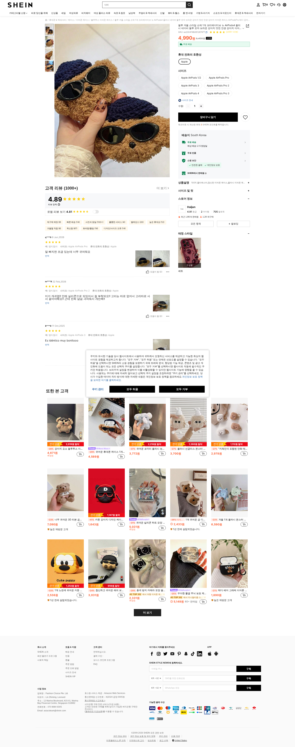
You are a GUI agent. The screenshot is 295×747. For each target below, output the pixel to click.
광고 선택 (163, 740)
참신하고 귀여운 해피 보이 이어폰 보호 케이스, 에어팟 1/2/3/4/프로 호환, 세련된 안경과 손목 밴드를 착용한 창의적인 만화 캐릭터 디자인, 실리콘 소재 (107, 590)
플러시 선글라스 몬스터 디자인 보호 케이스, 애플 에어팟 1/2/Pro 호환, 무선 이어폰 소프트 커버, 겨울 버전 (189, 448)
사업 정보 (41, 689)
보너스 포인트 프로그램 (104, 660)
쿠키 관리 (163, 736)
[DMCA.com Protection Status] (160, 718)
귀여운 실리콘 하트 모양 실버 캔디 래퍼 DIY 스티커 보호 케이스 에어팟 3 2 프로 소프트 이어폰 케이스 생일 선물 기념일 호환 (148, 522)
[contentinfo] (205, 710)
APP (209, 647)
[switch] (96, 211)
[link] (265, 5)
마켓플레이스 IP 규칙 (116, 740)
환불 (67, 660)
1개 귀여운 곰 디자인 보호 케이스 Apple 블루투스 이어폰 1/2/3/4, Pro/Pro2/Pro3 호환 (189, 519)
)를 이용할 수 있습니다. (112, 711)
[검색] (189, 5)
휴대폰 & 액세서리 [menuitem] (244, 13)
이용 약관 (175, 736)
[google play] (216, 655)
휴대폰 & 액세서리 (57, 20)
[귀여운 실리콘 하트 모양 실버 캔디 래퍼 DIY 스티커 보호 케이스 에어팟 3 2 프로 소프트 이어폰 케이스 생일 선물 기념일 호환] (147, 493)
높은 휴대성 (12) (156, 222)
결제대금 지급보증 (93, 711)
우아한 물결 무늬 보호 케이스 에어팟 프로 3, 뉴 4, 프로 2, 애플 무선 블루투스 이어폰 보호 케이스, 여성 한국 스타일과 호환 (189, 593)
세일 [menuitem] (63, 13)
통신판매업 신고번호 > (95, 700)
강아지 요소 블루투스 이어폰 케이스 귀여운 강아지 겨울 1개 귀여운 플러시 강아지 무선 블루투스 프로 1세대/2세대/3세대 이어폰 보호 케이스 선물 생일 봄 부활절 (66, 448)
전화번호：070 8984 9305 (49, 707)
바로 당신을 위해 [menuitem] (39, 13)
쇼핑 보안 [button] (191, 160)
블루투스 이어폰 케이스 (102, 20)
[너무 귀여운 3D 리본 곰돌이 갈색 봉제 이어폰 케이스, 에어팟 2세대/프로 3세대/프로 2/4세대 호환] (65, 493)
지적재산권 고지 (136, 740)
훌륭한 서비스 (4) (117, 222)
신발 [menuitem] (162, 13)
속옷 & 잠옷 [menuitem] (119, 13)
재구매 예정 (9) (54, 222)
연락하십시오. (99, 652)
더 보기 (147, 612)
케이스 (71, 20)
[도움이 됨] (147, 272)
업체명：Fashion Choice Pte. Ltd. (52, 693)
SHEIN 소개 (42, 652)
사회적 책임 (42, 660)
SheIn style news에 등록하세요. (165, 663)
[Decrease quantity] (188, 106)
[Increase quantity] (201, 106)
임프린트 (152, 740)
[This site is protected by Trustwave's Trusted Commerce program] (151, 718)
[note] (65, 444)
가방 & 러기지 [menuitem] (203, 13)
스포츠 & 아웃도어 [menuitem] (222, 13)
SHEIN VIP (70, 676)
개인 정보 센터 (120, 736)
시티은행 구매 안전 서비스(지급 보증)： (103, 704)
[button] (279, 5)
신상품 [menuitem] (54, 13)
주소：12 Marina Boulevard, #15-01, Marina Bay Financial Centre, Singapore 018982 (57, 702)
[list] (176, 653)
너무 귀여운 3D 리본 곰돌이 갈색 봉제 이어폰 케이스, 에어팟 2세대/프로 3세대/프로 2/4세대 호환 (66, 519)
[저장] (245, 117)
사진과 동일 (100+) (94, 222)
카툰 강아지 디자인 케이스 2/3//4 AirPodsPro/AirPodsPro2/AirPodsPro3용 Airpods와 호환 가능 (107, 519)
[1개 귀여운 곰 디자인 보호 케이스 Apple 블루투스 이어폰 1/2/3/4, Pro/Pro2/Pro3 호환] (188, 493)
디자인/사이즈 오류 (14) (115, 228)
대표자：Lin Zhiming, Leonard (51, 697)
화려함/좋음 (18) (90, 228)
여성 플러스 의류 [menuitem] (102, 13)
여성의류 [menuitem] (73, 13)
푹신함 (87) (72, 228)
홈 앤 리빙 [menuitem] (188, 13)
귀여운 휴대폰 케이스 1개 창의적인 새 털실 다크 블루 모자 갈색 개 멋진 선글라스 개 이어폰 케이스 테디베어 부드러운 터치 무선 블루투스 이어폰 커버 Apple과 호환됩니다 (107, 451)
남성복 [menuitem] (132, 13)
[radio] (184, 62)
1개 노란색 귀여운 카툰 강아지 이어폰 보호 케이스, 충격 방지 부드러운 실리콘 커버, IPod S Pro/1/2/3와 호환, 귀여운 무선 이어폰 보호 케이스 (66, 590)
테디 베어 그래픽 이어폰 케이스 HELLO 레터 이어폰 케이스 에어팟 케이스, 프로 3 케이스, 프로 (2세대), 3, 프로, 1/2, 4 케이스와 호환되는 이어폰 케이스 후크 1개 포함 (230, 590)
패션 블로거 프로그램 (47, 656)
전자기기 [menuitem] (260, 13)
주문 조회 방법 (72, 668)
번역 (47, 256)
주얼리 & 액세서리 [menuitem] (148, 13)
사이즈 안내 (70, 672)
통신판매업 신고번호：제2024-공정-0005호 (105, 697)
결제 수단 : (98, 656)
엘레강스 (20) (137, 222)
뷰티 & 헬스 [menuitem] (173, 13)
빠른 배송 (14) (73, 222)
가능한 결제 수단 (157, 702)
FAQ (95, 664)
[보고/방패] (168, 272)
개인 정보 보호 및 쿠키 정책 (142, 736)
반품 (67, 656)
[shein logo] (20, 5)
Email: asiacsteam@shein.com (51, 710)
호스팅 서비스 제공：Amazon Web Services (105, 693)
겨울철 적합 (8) (54, 228)
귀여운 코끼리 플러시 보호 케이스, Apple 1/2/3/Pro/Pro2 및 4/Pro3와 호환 (148, 448)
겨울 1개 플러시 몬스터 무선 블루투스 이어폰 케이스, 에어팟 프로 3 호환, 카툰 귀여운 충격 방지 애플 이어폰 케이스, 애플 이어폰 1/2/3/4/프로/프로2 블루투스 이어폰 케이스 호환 (230, 519)
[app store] (209, 655)
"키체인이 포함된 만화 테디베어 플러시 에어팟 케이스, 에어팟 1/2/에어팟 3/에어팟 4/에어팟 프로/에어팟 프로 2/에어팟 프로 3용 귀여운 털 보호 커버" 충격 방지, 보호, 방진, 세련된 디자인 (230, 448)
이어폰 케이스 (82, 20)
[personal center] (258, 5)
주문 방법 (69, 664)
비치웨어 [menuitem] (85, 13)
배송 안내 (69, 652)
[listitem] (189, 253)
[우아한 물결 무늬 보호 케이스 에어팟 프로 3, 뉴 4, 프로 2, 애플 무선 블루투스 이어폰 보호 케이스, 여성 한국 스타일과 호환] (188, 563)
